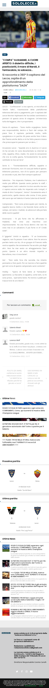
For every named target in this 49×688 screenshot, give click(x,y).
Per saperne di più (30, 685)
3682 (7, 422)
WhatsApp (28, 97)
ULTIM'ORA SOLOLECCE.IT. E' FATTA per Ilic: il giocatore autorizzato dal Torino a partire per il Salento (23, 426)
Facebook (15, 97)
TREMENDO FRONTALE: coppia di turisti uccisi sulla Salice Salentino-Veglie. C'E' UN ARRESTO (27, 600)
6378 (7, 437)
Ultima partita (9, 498)
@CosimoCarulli (22, 90)
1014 (7, 406)
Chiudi (41, 685)
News (4, 54)
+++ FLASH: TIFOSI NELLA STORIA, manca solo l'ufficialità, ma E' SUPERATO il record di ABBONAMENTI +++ (21, 442)
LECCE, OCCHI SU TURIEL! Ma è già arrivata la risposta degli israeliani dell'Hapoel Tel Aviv (29, 586)
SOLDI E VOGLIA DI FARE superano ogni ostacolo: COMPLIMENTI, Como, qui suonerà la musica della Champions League (23, 410)
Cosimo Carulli (8, 90)
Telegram (40, 97)
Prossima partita (11, 461)
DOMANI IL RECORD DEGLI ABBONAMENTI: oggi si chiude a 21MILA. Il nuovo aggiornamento (28, 611)
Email (20, 102)
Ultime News (8, 538)
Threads (9, 102)
